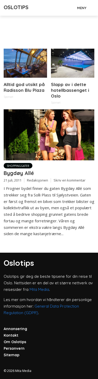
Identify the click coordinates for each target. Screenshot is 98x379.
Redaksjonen (37, 180)
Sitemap (11, 355)
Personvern (14, 348)
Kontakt (11, 335)
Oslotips (16, 7)
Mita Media (39, 289)
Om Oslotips (15, 342)
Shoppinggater (18, 166)
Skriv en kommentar (69, 180)
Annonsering (15, 328)
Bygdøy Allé (19, 173)
